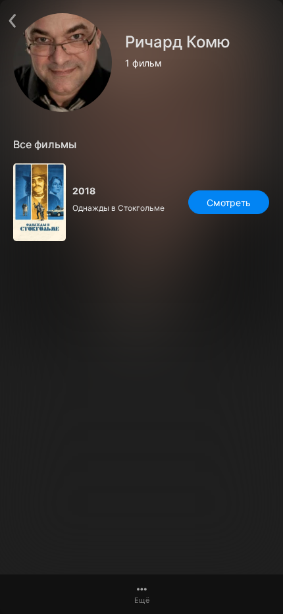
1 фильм (143, 63)
